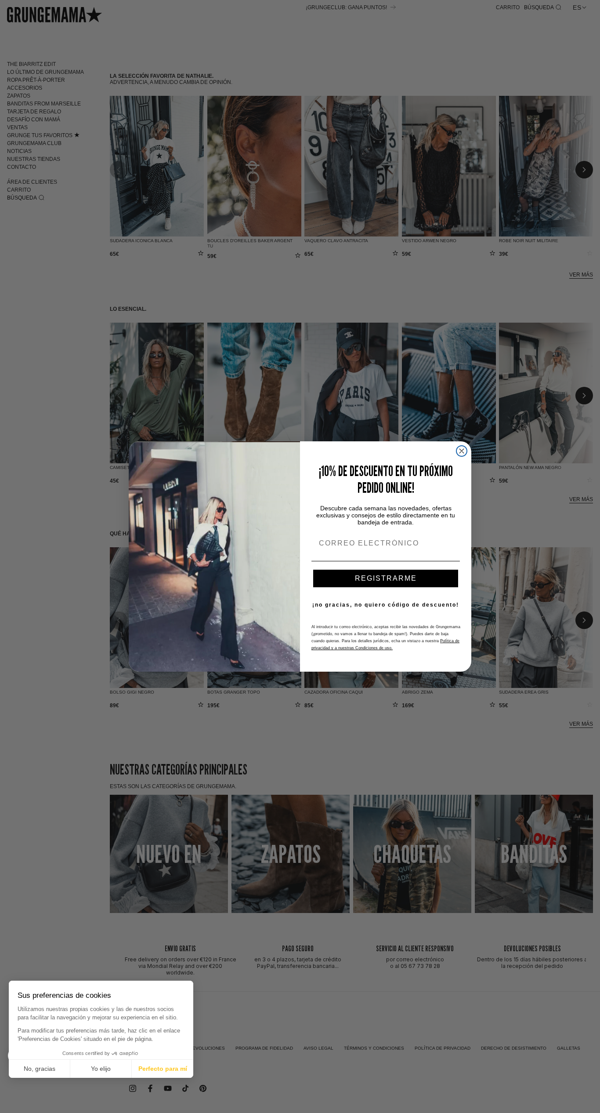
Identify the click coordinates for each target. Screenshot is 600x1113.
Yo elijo (101, 1068)
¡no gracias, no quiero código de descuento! (385, 605)
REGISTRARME (386, 578)
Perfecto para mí (162, 1068)
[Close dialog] (461, 451)
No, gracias (39, 1068)
